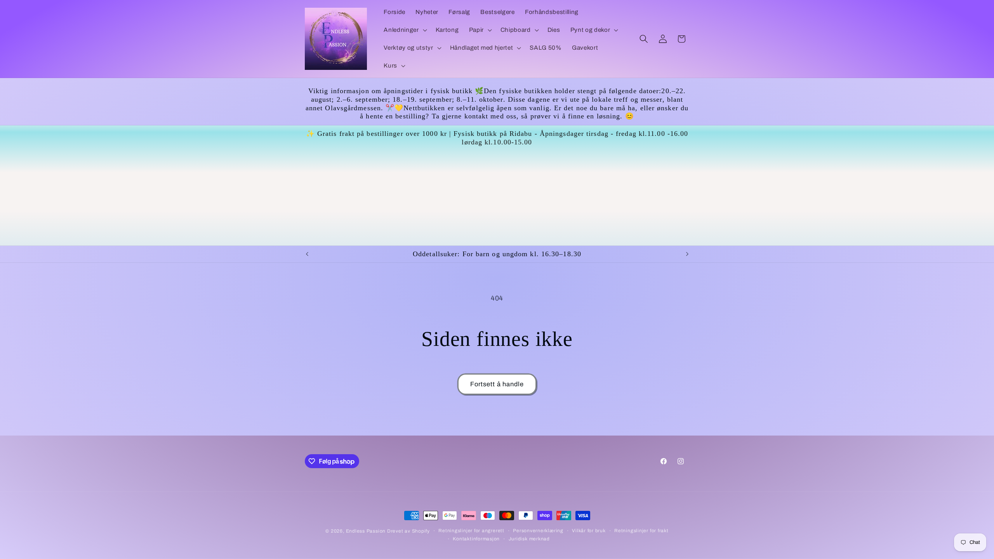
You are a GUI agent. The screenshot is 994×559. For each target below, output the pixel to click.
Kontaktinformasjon (476, 539)
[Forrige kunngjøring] (307, 254)
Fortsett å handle (497, 384)
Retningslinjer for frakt (641, 530)
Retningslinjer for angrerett (471, 530)
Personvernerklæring (538, 530)
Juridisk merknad (529, 539)
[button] (404, 30)
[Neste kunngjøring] (687, 254)
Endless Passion (366, 531)
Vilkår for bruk (589, 530)
